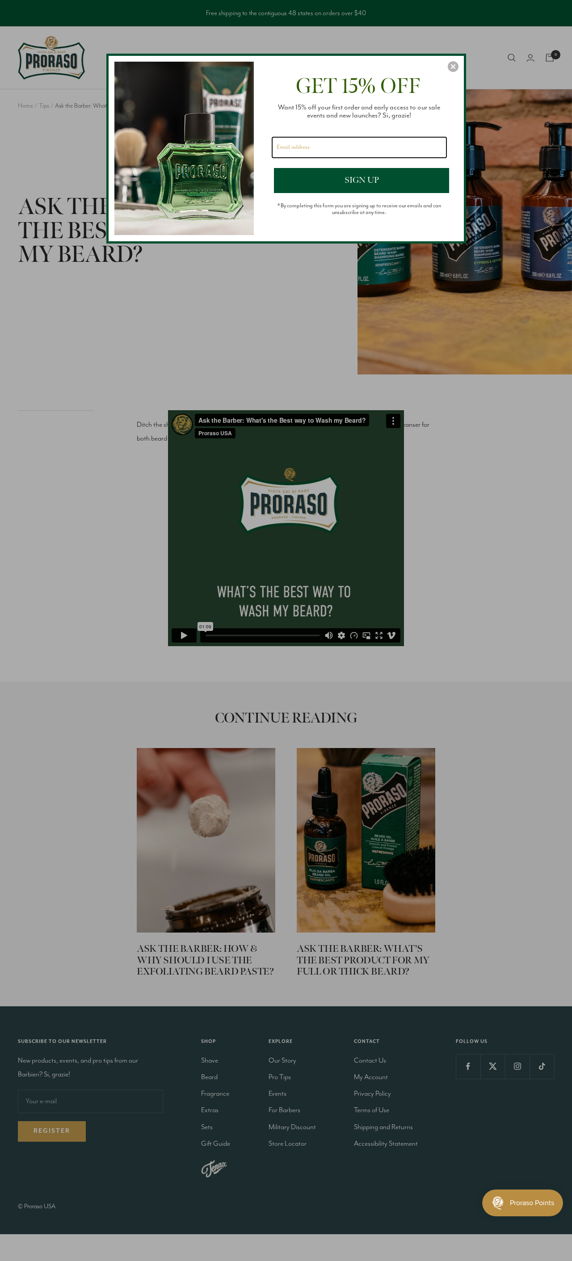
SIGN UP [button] (362, 180)
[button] (453, 66)
